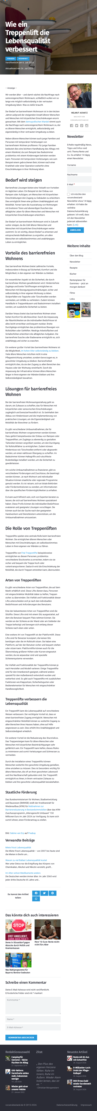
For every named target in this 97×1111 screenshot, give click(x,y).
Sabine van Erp (17, 833)
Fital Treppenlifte (29, 553)
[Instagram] (87, 126)
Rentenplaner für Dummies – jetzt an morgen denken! (79, 283)
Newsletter (75, 261)
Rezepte (73, 268)
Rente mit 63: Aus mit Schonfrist (81, 1058)
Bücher (73, 274)
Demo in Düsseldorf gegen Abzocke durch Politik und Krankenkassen (17, 945)
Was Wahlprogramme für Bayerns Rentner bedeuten (17, 971)
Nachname (72, 174)
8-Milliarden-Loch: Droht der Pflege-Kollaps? (81, 1070)
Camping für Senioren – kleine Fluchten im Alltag (19, 1060)
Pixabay (32, 833)
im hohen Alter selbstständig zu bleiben (39, 350)
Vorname (71, 165)
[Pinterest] (82, 126)
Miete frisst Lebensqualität (18, 847)
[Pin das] (52, 893)
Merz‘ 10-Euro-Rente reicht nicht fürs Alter (47, 943)
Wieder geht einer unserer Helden (19, 1088)
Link (75, 225)
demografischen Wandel (37, 121)
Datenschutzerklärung (67, 1105)
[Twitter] (77, 126)
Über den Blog (76, 255)
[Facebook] (72, 126)
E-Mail (71, 184)
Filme (72, 293)
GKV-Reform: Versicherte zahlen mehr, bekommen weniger (20, 1074)
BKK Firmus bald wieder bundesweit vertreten (82, 1084)
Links (72, 299)
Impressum (86, 1105)
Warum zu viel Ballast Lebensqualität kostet (26, 860)
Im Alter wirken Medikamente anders (23, 873)
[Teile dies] (36, 893)
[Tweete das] (44, 893)
